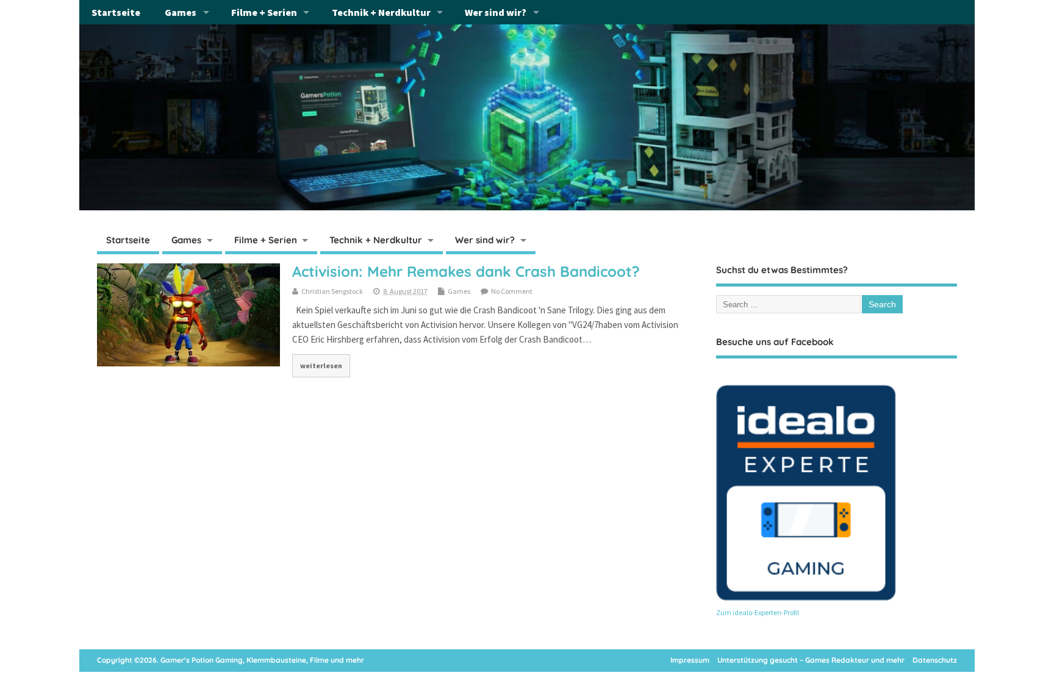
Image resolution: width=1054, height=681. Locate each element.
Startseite (115, 12)
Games (180, 12)
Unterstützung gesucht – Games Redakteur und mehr (811, 660)
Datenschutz (934, 660)
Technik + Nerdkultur (381, 12)
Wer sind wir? (495, 12)
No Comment (511, 291)
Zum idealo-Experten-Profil (757, 612)
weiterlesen (321, 365)
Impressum (689, 660)
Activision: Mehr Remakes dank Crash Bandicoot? (466, 271)
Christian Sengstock (332, 291)
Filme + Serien (264, 12)
